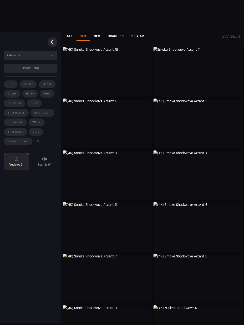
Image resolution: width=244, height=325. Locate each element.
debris (12, 93)
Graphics (116, 36)
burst (34, 103)
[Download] (235, 89)
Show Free (30, 68)
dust (11, 84)
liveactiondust (18, 141)
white (36, 122)
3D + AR (137, 36)
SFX (97, 36)
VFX (83, 36)
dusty (30, 93)
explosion (14, 103)
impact (28, 84)
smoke (47, 84)
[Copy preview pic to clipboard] (69, 89)
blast (47, 93)
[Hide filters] (52, 42)
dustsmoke (15, 122)
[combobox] (30, 55)
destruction (42, 112)
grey (36, 131)
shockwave (15, 131)
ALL (70, 36)
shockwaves (16, 112)
